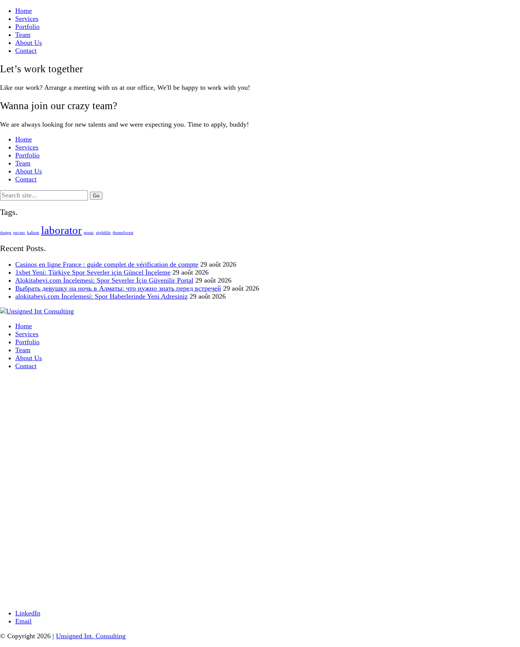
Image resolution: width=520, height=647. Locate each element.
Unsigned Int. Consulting (91, 636)
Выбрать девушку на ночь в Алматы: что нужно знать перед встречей (118, 288)
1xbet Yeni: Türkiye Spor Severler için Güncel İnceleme (93, 272)
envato (19, 233)
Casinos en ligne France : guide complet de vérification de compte (106, 264)
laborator (61, 230)
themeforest (123, 233)
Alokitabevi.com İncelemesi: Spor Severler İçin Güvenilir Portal (104, 280)
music (89, 233)
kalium (33, 233)
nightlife (103, 233)
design (5, 233)
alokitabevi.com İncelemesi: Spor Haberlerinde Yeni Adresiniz (101, 296)
